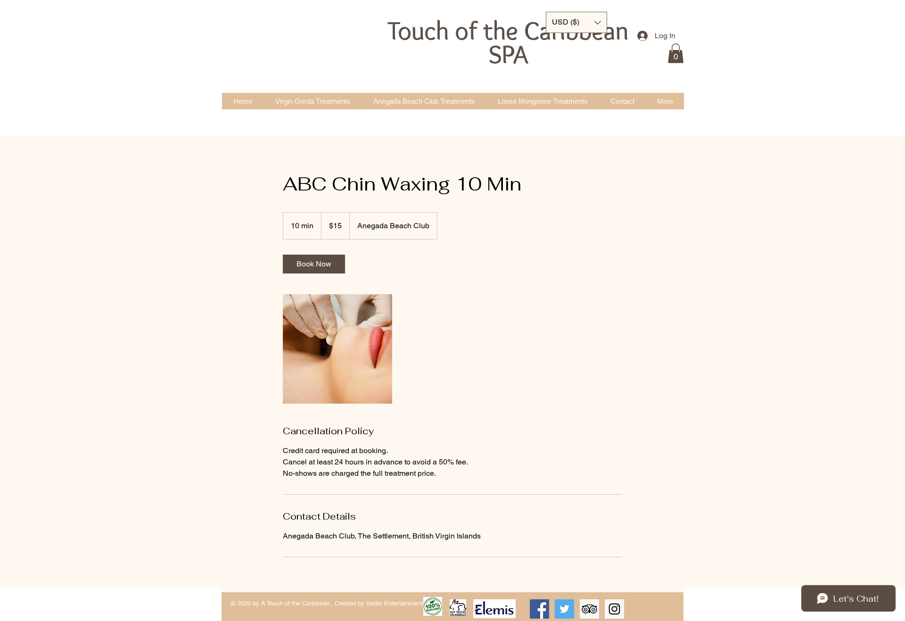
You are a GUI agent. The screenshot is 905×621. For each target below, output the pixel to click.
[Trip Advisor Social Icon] (589, 609)
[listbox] (576, 22)
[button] (675, 53)
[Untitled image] (337, 349)
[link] (314, 264)
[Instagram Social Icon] (614, 609)
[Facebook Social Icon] (539, 609)
